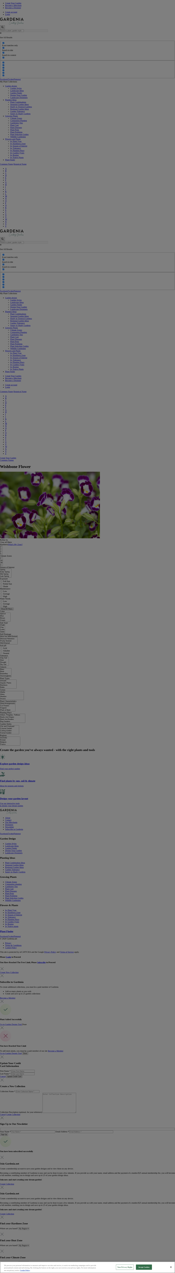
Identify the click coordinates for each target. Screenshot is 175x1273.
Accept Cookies (144, 1267)
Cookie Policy (25, 1270)
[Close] (171, 1267)
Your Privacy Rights (124, 1267)
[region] (87, 1267)
